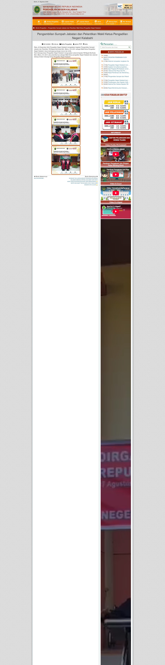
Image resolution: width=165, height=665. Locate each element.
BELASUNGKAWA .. (39, 178)
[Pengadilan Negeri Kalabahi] (33, 28)
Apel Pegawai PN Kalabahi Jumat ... (119, 69)
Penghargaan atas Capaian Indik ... (119, 82)
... (108, 55)
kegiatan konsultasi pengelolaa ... (118, 67)
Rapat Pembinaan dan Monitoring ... (119, 73)
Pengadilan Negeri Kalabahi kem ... (118, 80)
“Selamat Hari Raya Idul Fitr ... (117, 71)
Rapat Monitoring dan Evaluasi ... (118, 88)
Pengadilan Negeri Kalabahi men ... (119, 65)
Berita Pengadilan (41, 28)
